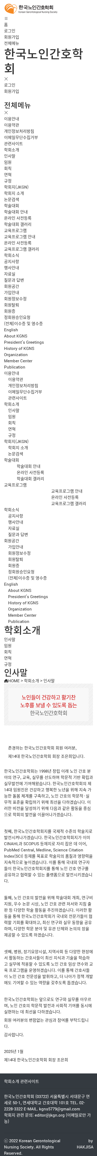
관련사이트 (13, 143)
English (11, 329)
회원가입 (11, 37)
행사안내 (11, 267)
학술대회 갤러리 (18, 224)
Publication (14, 367)
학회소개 (11, 149)
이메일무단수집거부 (21, 137)
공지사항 (11, 261)
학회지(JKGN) (16, 187)
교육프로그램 (15, 230)
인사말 (9, 156)
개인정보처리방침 (19, 131)
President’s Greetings (24, 342)
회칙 (8, 168)
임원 (8, 162)
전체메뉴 (11, 43)
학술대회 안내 (16, 212)
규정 (8, 181)
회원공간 (11, 286)
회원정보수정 (15, 298)
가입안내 (11, 292)
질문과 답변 (14, 280)
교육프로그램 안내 (19, 236)
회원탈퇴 (11, 305)
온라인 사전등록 (18, 218)
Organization (16, 354)
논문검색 (11, 199)
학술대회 (11, 205)
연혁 (8, 174)
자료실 (9, 274)
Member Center (18, 360)
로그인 (9, 31)
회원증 (9, 311)
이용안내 (11, 118)
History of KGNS (19, 348)
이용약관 (11, 125)
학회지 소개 (14, 193)
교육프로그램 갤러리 (21, 249)
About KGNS (15, 336)
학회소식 (11, 255)
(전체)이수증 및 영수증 (23, 323)
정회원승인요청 (17, 317)
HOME (14, 680)
